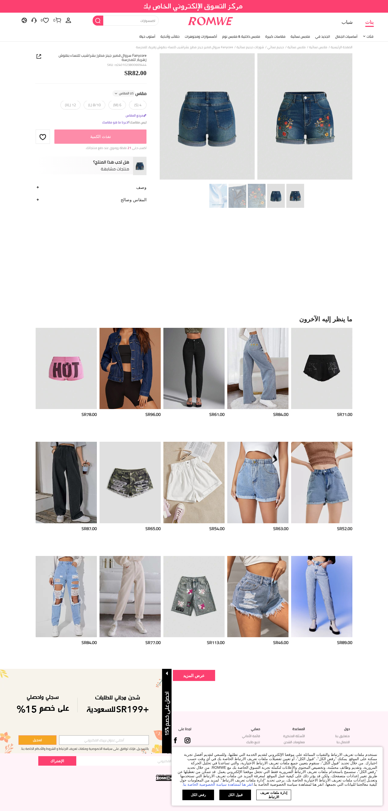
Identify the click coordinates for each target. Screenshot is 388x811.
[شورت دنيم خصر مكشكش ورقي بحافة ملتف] (194, 482)
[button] (43, 137)
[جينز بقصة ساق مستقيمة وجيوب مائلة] (130, 596)
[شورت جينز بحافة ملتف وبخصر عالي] (257, 482)
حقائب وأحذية (169, 36)
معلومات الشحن (294, 742)
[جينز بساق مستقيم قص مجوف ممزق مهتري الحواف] (66, 596)
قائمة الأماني (251, 736)
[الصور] (256, 117)
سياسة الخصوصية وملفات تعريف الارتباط (85, 749)
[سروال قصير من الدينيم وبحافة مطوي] (321, 482)
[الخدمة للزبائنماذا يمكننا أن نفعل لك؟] (34, 20)
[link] (194, 6)
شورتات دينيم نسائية (250, 47)
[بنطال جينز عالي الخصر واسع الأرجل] (66, 482)
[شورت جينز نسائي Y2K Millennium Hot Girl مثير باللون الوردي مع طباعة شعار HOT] (66, 368)
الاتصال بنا (343, 742)
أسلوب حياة (147, 36)
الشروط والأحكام (45, 749)
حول (347, 729)
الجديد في (322, 36)
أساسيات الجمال (346, 36)
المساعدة (298, 729)
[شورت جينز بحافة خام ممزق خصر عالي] (257, 596)
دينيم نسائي (275, 47)
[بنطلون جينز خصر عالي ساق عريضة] (257, 368)
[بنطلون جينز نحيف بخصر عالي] (194, 368)
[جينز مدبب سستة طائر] (321, 596)
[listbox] (68, 20)
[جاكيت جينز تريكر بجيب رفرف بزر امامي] (130, 368)
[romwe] (210, 20)
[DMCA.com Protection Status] (165, 778)
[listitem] (321, 383)
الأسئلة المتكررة (294, 736)
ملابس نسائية (300, 36)
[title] (194, 319)
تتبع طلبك (253, 742)
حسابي (255, 729)
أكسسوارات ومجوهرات (201, 36)
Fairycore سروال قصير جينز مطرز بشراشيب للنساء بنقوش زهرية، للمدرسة (102, 57)
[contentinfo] (344, 414)
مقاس (132, 93)
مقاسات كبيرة (275, 36)
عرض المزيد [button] (194, 675)
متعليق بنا (342, 736)
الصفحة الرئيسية (341, 47)
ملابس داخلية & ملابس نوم (241, 36)
